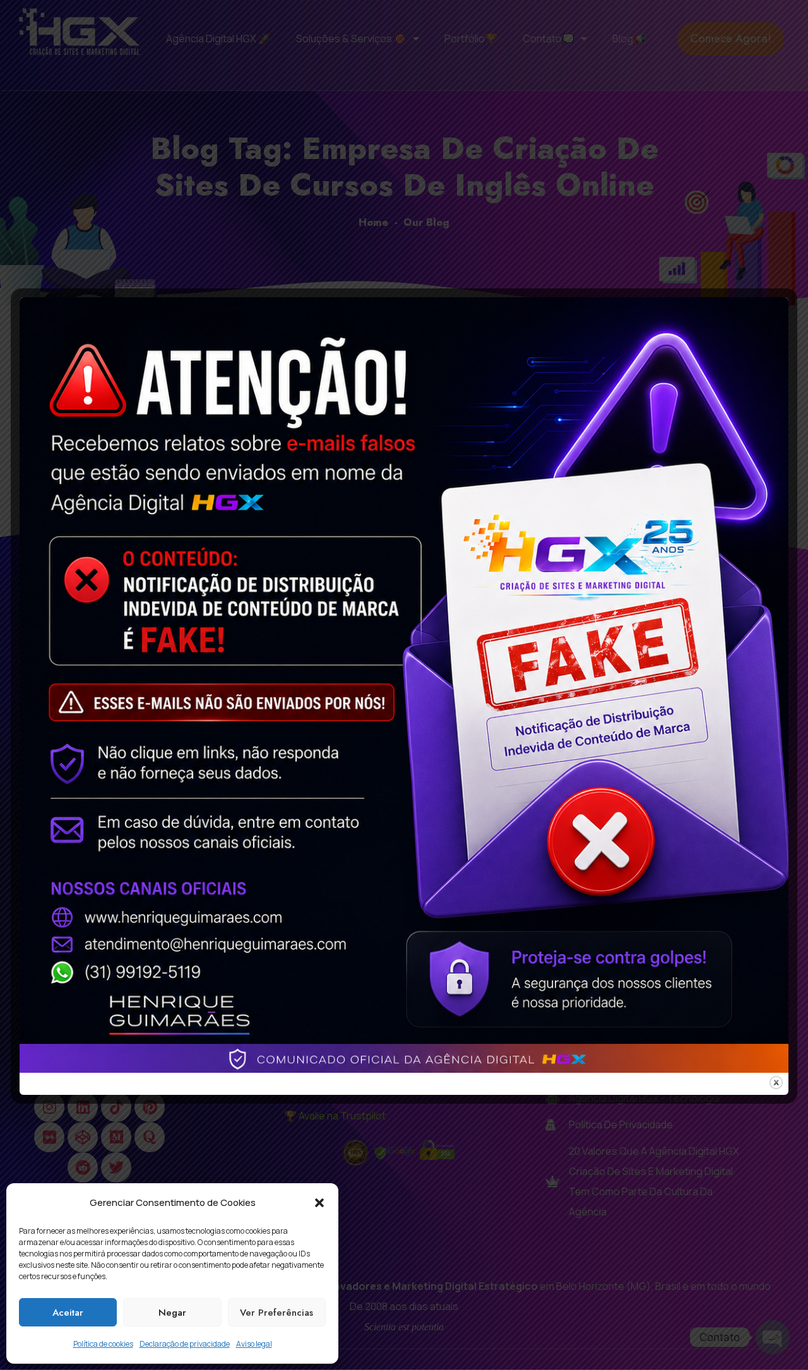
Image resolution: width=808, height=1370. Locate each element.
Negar (172, 1313)
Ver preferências (276, 1313)
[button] (319, 1202)
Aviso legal (254, 1343)
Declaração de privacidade (185, 1343)
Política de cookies (103, 1343)
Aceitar (67, 1313)
